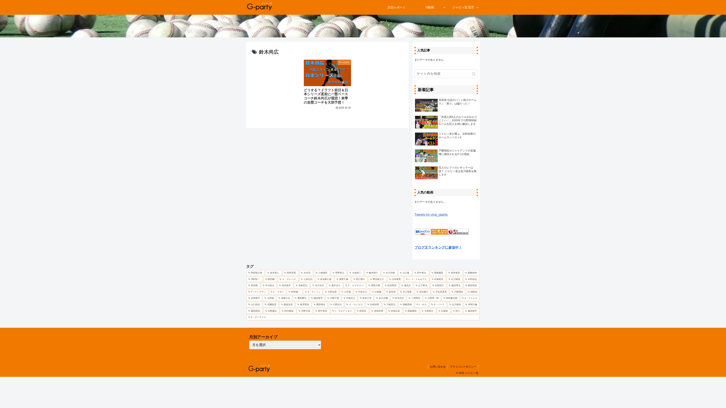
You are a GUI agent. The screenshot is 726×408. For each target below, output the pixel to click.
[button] (474, 74)
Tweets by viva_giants (431, 214)
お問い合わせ (438, 366)
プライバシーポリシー (463, 366)
